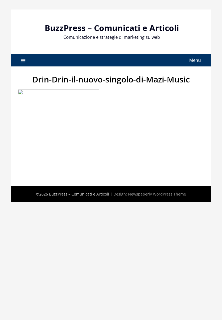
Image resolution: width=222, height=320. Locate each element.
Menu (195, 60)
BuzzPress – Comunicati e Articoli (112, 27)
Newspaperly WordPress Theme (157, 194)
